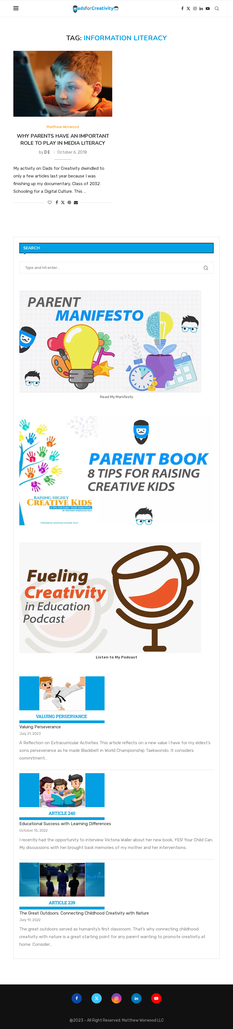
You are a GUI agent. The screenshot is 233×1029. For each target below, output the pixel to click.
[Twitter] (188, 8)
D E (47, 152)
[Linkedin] (201, 8)
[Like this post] (50, 202)
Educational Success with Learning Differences (65, 823)
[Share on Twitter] (63, 202)
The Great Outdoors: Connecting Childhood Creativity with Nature (84, 913)
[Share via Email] (76, 202)
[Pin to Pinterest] (69, 202)
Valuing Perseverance (40, 726)
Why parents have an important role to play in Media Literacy (63, 139)
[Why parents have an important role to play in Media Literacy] (62, 84)
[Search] (217, 8)
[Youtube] (208, 8)
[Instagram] (195, 8)
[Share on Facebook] (57, 202)
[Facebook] (182, 8)
